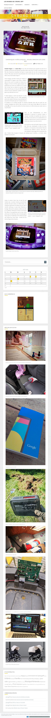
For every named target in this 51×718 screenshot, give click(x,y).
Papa (11, 684)
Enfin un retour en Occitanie (19, 702)
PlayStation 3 (25, 684)
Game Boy (31, 678)
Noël (9, 684)
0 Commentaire (28, 63)
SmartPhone (41, 684)
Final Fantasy (26, 678)
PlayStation (19, 684)
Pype (28, 684)
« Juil (6, 287)
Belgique (23, 676)
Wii (21, 686)
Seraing (37, 684)
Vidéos (18, 686)
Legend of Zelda (11, 681)
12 (18, 278)
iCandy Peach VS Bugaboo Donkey (12, 664)
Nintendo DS (42, 681)
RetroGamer (18, 4)
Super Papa (34, 4)
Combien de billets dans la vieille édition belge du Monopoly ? (18, 362)
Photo (14, 684)
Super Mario (8, 686)
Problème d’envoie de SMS (11, 467)
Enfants (7, 678)
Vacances (14, 686)
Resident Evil (32, 684)
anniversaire (12, 675)
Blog (26, 675)
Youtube (24, 686)
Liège (16, 681)
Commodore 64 (32, 676)
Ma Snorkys (23, 681)
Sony (44, 684)
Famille (17, 678)
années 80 (17, 675)
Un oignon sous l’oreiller (11, 554)
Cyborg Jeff (40, 676)
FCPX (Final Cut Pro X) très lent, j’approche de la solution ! (18, 639)
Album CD (6, 675)
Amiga (9, 675)
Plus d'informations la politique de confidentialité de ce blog (39, 716)
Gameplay (36, 678)
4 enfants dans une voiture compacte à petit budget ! (16, 396)
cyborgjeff (20, 63)
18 (11, 281)
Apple (20, 675)
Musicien (27, 4)
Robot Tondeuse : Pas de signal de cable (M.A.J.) (15, 524)
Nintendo (35, 681)
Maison (19, 681)
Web (20, 686)
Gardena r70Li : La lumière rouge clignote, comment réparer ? (18, 611)
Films (21, 678)
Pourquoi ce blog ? (9, 4)
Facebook (12, 678)
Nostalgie (6, 684)
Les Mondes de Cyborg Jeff (13, 1)
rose (35, 684)
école (27, 686)
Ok (27, 716)
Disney (45, 675)
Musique (28, 681)
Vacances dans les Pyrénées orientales (21, 697)
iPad (39, 678)
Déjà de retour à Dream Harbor (19, 705)
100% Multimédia (8, 7)
